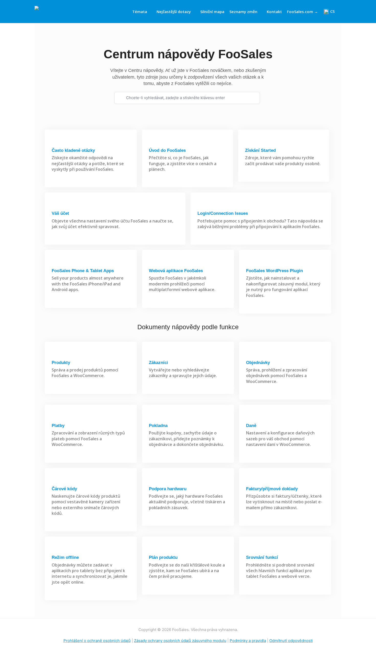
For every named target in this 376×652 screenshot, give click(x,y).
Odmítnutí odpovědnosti (291, 640)
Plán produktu (163, 557)
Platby (58, 425)
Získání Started (260, 150)
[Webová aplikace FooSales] (153, 262)
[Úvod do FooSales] (153, 142)
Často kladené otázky (73, 150)
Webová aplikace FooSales (176, 270)
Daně (251, 425)
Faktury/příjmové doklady (272, 488)
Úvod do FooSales (167, 150)
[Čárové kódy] (56, 480)
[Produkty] (56, 354)
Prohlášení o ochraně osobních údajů (97, 640)
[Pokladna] (153, 417)
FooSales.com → (302, 11)
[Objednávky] (250, 354)
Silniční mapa (212, 11)
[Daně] (250, 417)
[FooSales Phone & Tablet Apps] (56, 262)
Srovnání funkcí (262, 557)
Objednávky (258, 362)
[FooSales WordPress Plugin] (250, 262)
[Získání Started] (249, 142)
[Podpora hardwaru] (153, 480)
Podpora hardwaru (167, 488)
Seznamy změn (243, 11)
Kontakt (274, 11)
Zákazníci (158, 362)
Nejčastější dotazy (174, 11)
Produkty (61, 362)
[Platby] (56, 417)
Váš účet (60, 213)
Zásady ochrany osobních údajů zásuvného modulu (180, 640)
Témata (139, 11)
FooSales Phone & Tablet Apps (83, 270)
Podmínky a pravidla (248, 640)
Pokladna (158, 425)
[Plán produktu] (153, 549)
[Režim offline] (56, 549)
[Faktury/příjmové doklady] (250, 480)
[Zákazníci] (153, 354)
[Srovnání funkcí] (250, 549)
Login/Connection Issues (222, 213)
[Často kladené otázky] (56, 142)
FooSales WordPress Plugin (274, 270)
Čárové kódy (64, 488)
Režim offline (65, 557)
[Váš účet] (56, 205)
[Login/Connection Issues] (201, 205)
